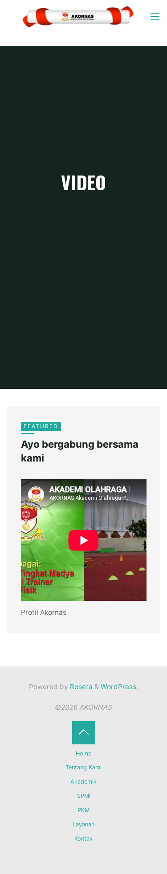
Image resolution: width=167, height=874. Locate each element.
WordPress (118, 686)
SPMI (83, 795)
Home (83, 753)
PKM (83, 810)
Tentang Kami (83, 767)
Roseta (80, 686)
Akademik (83, 781)
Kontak (83, 838)
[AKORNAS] (78, 16)
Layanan (83, 824)
